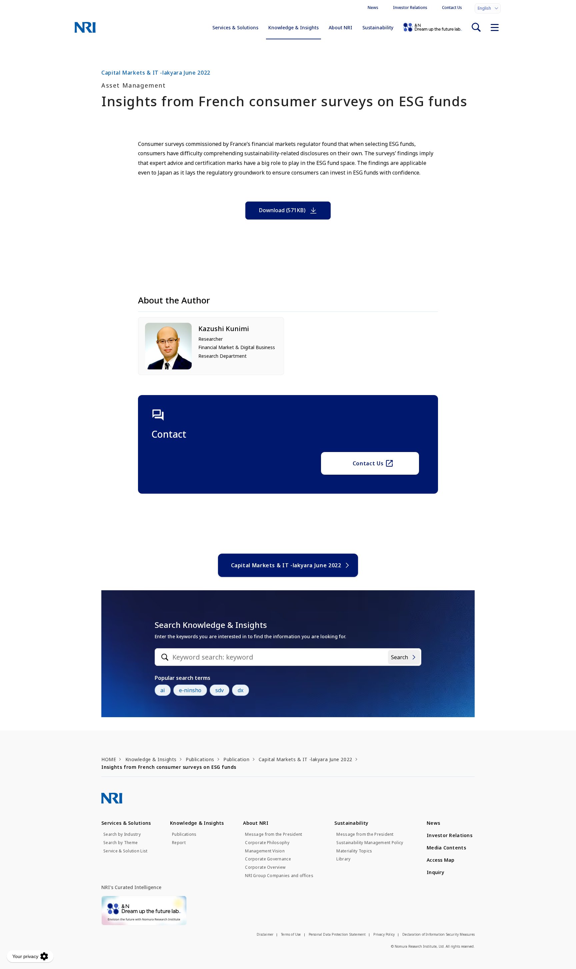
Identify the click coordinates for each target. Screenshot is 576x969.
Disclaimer (265, 934)
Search (399, 657)
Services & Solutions (235, 27)
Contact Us (452, 7)
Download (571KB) (282, 210)
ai (162, 690)
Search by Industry (122, 834)
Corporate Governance (268, 859)
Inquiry (435, 872)
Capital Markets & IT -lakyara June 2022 (286, 565)
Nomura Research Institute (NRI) (85, 27)
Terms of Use (291, 934)
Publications (200, 759)
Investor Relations (410, 7)
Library (343, 859)
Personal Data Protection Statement (337, 934)
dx (240, 690)
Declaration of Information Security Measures (438, 934)
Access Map (441, 860)
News (373, 7)
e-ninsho (190, 690)
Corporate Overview (265, 867)
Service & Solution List (125, 851)
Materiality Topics (354, 851)
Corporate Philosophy (267, 842)
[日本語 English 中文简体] (488, 8)
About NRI (340, 27)
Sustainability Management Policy (369, 842)
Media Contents (446, 847)
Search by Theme (120, 842)
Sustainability (377, 27)
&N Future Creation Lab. (432, 27)
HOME (108, 759)
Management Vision (265, 851)
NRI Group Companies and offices (279, 875)
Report (179, 842)
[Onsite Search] (476, 27)
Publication (236, 759)
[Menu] (494, 27)
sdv (219, 690)
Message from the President (273, 834)
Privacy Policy (384, 934)
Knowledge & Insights (293, 27)
